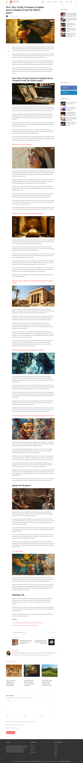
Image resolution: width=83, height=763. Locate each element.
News (56, 754)
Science (56, 752)
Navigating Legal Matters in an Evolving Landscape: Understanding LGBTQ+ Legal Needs (71, 15)
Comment (8, 700)
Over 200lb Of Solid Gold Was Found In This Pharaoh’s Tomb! (28, 622)
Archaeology (9, 678)
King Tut (44, 57)
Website (42, 716)
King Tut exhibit (34, 388)
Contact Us (32, 748)
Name (7, 716)
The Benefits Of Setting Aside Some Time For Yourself (71, 124)
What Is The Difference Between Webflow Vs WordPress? (71, 109)
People (56, 750)
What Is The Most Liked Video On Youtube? (71, 103)
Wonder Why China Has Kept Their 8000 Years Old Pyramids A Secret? (47, 683)
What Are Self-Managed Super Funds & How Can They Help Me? (71, 119)
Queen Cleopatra (29, 466)
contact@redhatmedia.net (65, 761)
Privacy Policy (33, 752)
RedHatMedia (37, 761)
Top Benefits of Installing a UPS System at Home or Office (71, 20)
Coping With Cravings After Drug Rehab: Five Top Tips (71, 30)
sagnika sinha (11, 16)
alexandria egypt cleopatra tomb (19, 632)
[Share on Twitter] (8, 51)
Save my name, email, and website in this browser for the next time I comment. (22, 721)
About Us (32, 745)
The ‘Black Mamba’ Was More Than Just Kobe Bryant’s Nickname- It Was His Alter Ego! (71, 114)
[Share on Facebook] (8, 47)
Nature (56, 748)
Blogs (56, 756)
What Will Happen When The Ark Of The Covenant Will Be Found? (29, 683)
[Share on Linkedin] (8, 55)
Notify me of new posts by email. (13, 728)
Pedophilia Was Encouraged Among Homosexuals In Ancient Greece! (26, 642)
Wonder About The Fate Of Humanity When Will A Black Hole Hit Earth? (41, 642)
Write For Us (32, 750)
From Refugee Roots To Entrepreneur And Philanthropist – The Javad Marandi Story (71, 35)
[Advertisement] (69, 59)
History (56, 745)
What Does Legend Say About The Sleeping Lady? (26, 625)
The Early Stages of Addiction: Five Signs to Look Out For (71, 25)
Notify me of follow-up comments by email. (15, 724)
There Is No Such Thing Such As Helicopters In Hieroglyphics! (10, 683)
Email (25, 716)
